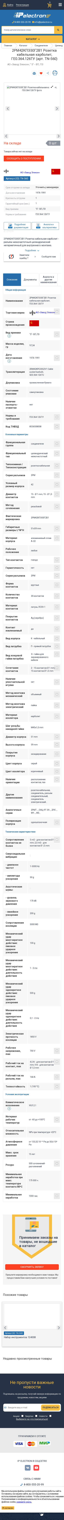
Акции (16, 1416)
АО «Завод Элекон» (30, 172)
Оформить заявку (32, 1267)
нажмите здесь (24, 1502)
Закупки (29, 1416)
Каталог (31, 39)
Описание (12, 279)
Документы (30, 279)
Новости (43, 1416)
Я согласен (7, 1508)
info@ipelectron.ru (43, 22)
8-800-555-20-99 (22, 22)
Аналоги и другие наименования (48, 280)
